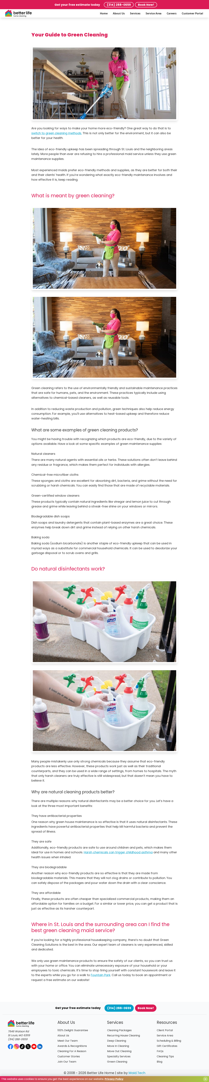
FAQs (160, 1051)
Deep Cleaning (116, 1041)
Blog (159, 1062)
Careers (172, 13)
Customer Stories (68, 1056)
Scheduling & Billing (169, 1041)
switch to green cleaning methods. (56, 133)
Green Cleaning (117, 1062)
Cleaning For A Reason (71, 1051)
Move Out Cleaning (119, 1051)
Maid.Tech (137, 1073)
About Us (119, 13)
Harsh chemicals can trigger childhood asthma (118, 852)
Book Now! (146, 5)
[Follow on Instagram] (16, 1046)
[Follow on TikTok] (22, 1046)
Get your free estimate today (77, 5)
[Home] (18, 13)
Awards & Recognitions (72, 1046)
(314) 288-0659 (119, 5)
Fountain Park (100, 975)
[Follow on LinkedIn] (39, 1046)
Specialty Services (118, 1056)
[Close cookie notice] (205, 1079)
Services (135, 13)
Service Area (153, 13)
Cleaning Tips (165, 1056)
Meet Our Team (67, 1041)
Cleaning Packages (119, 1030)
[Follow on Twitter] (28, 1046)
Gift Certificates (167, 1046)
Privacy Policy (114, 1079)
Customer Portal (192, 13)
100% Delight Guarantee (72, 1030)
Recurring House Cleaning (123, 1035)
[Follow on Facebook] (10, 1046)
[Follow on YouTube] (34, 1046)
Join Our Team (66, 1062)
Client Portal (165, 1030)
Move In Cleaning (118, 1046)
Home (104, 13)
